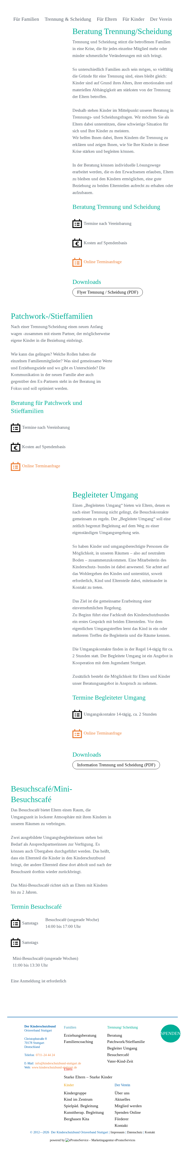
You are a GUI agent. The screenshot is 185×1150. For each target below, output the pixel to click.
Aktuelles (122, 1099)
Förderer (122, 1119)
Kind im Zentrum (78, 1099)
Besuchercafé (118, 1054)
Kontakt (121, 1125)
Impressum (118, 1132)
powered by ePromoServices (92, 1140)
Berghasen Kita (76, 1119)
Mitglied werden (128, 1106)
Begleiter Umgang (122, 1048)
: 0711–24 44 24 (44, 1055)
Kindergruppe (75, 1093)
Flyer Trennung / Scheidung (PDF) (107, 292)
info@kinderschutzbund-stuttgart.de (57, 1063)
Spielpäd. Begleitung (81, 1106)
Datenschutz (134, 1132)
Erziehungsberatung (80, 1035)
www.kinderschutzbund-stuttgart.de (54, 1067)
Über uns (122, 1093)
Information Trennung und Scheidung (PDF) (116, 764)
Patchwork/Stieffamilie (126, 1041)
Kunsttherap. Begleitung (84, 1112)
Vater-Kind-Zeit (120, 1061)
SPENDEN (170, 1033)
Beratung (114, 1035)
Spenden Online (128, 1112)
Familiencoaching (78, 1041)
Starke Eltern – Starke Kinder (88, 1077)
